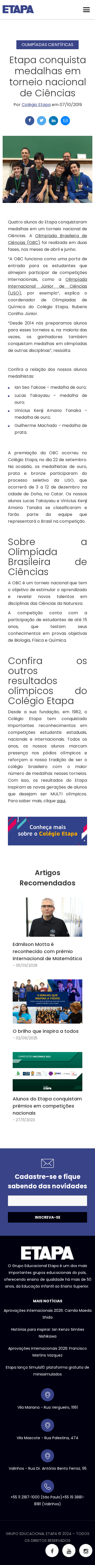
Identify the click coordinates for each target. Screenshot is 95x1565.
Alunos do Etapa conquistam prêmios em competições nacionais (47, 1105)
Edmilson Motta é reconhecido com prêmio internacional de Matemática (47, 951)
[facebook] (29, 120)
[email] (65, 120)
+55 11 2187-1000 (25, 1497)
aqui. (61, 801)
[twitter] (41, 120)
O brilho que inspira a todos (46, 1031)
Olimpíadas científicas (47, 45)
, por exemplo (47, 286)
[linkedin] (53, 120)
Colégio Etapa (36, 105)
